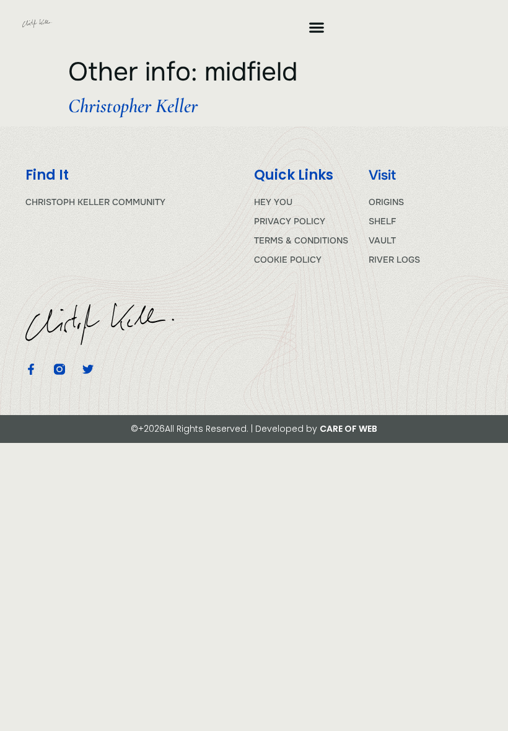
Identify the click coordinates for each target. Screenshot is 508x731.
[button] (316, 27)
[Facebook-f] (31, 369)
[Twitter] (88, 369)
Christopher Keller (133, 106)
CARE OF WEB (348, 428)
